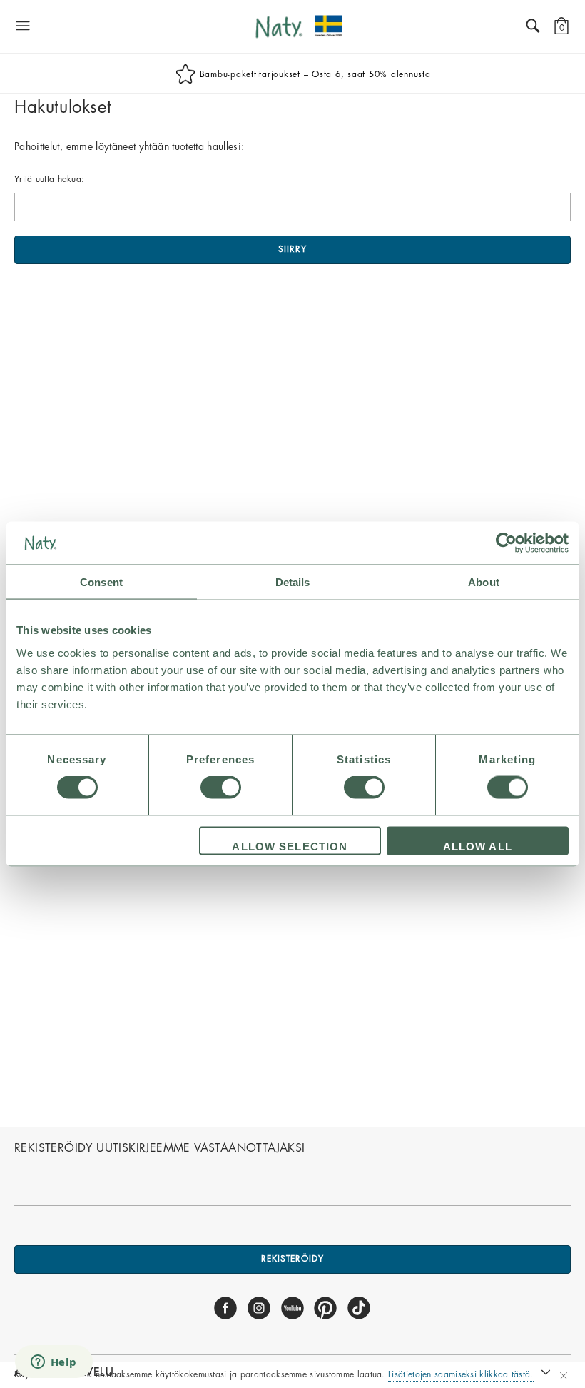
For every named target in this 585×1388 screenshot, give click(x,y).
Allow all (477, 846)
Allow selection (289, 846)
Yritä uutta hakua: (49, 179)
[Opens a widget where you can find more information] (53, 1363)
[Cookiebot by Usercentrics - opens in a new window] (506, 543)
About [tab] (483, 582)
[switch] (220, 787)
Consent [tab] (101, 582)
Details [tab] (292, 582)
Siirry (292, 249)
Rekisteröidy (292, 1258)
